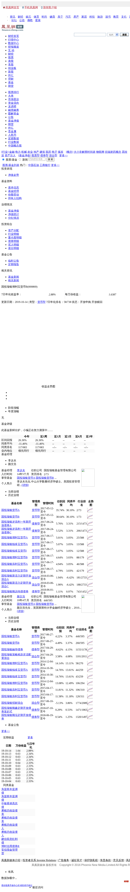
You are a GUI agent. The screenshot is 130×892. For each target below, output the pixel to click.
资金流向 (13, 102)
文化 (124, 16)
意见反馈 (118, 860)
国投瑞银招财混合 (12, 702)
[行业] (4, 151)
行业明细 (13, 233)
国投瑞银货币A (26, 477)
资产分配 (13, 230)
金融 (12, 151)
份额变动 (13, 194)
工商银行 (45, 165)
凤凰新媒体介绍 (10, 860)
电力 (18, 151)
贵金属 (12, 131)
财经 (20, 16)
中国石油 (33, 165)
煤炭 (60, 151)
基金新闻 (13, 276)
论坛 (14, 20)
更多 (30, 737)
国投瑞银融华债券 (12, 649)
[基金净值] (24, 155)
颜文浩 (21, 596)
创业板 (12, 68)
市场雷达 (13, 99)
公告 (11, 117)
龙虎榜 (12, 106)
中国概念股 (15, 145)
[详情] (25, 485)
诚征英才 (76, 860)
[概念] (69, 151)
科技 (92, 16)
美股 (11, 64)
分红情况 (13, 217)
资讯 (12, 16)
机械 (24, 151)
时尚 (44, 16)
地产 (36, 151)
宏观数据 (13, 138)
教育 (116, 16)
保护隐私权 (91, 860)
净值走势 (13, 174)
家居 (84, 16)
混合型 (53, 155)
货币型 (41, 301)
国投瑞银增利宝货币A (14, 537)
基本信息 (13, 187)
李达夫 (21, 470)
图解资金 (13, 113)
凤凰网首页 (12, 7)
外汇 (11, 75)
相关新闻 (13, 280)
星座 (38, 20)
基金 (11, 82)
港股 (11, 61)
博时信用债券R (10, 846)
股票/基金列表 (10, 165)
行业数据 (13, 142)
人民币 (12, 134)
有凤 (11, 871)
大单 (11, 95)
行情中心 (13, 39)
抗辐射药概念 (113, 151)
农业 (30, 151)
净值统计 (13, 214)
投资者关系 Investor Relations (39, 860)
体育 (36, 16)
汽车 (68, 16)
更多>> (63, 155)
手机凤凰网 (31, 7)
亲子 (60, 16)
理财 (11, 78)
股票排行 (13, 92)
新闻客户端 (50, 7)
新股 (11, 71)
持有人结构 (15, 198)
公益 (22, 20)
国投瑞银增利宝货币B (14, 557)
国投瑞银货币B (45, 477)
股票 (11, 57)
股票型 (35, 155)
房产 (76, 16)
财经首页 (13, 36)
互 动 (11, 50)
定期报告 (13, 264)
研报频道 (13, 46)
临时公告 (13, 260)
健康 (52, 16)
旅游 (100, 16)
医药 (48, 151)
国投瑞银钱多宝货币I (14, 550)
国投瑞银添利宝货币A (14, 564)
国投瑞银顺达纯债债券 (14, 591)
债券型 (44, 155)
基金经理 (13, 191)
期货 (11, 85)
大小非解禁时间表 (84, 151)
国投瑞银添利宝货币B (14, 570)
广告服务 (63, 860)
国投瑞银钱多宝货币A (14, 544)
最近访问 (37, 887)
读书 (108, 16)
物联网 (100, 151)
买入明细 (13, 244)
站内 (111, 35)
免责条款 (105, 860)
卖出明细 (13, 248)
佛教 (30, 20)
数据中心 (13, 43)
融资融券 (13, 110)
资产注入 (10, 155)
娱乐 (28, 16)
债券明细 (13, 241)
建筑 (42, 151)
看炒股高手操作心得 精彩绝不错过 (16, 885)
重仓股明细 (15, 237)
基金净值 (13, 120)
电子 (54, 151)
